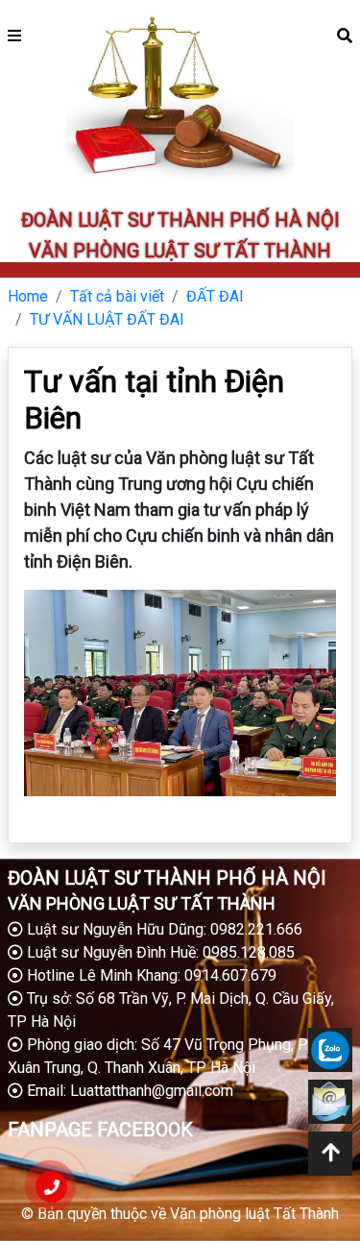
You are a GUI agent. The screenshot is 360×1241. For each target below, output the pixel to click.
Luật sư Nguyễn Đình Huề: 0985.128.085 (159, 952)
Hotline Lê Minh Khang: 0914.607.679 (149, 975)
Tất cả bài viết (117, 296)
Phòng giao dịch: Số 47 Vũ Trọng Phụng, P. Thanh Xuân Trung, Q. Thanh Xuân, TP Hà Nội (179, 1056)
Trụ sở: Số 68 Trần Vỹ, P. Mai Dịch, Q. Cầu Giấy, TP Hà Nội (171, 1010)
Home (28, 296)
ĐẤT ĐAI (215, 296)
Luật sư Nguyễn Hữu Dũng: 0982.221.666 (162, 929)
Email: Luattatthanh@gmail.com (128, 1091)
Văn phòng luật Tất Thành (254, 1213)
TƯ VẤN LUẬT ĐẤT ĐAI (107, 319)
